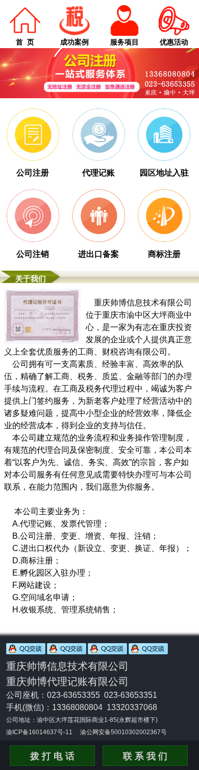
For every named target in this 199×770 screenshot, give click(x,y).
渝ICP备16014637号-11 (39, 732)
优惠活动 (174, 42)
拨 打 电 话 (52, 756)
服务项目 (124, 42)
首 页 (25, 42)
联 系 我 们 (145, 756)
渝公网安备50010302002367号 (123, 732)
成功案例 (74, 42)
